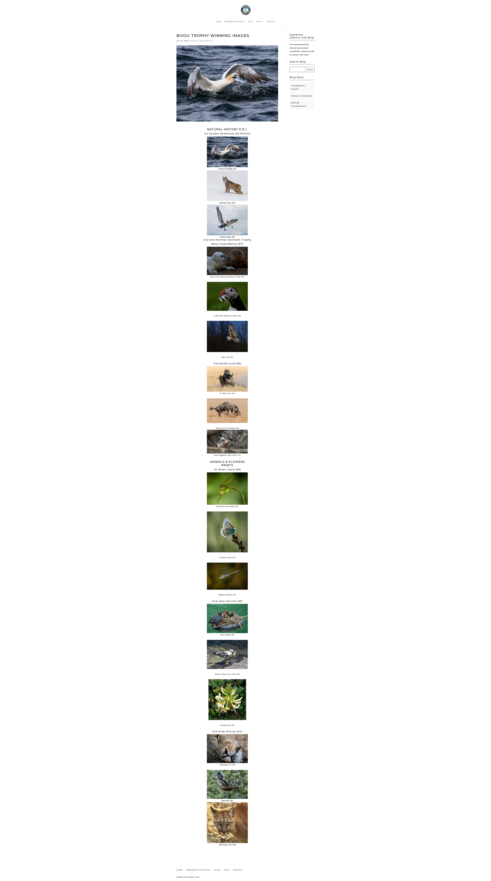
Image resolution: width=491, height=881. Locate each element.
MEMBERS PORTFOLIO (235, 21)
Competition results (201, 41)
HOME (218, 21)
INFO (258, 21)
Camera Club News (301, 96)
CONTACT (271, 21)
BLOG (250, 21)
